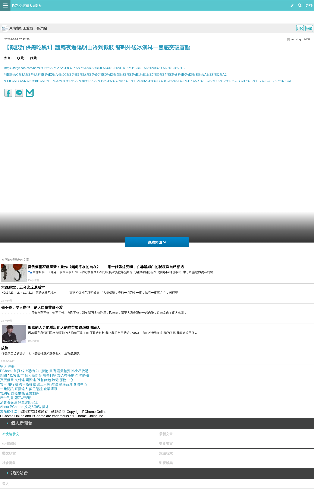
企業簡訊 (50, 389)
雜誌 (54, 384)
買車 (3, 384)
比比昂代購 (79, 371)
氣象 (12, 375)
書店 (52, 371)
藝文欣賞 (9, 453)
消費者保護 (8, 402)
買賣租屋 (7, 380)
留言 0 (8, 58)
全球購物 (82, 375)
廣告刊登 (49, 375)
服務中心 (66, 380)
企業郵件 (32, 393)
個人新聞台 (33, 375)
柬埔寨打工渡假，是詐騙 (28, 28)
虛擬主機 (18, 393)
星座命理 (66, 384)
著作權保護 (8, 412)
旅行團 (13, 384)
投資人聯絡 (32, 407)
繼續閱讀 (155, 242)
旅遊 (55, 380)
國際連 (31, 380)
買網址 (5, 393)
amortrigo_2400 (300, 39)
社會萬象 (9, 463)
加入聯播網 (65, 375)
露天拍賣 (63, 371)
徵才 (45, 407)
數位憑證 (36, 389)
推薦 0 (34, 58)
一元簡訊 (7, 389)
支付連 (20, 380)
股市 (20, 375)
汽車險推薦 (27, 384)
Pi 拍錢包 (44, 380)
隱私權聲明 (23, 398)
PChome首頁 (10, 371)
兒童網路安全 (28, 402)
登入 (3, 366)
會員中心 (80, 384)
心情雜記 (9, 443)
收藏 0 (21, 58)
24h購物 (42, 371)
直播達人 (21, 389)
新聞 (3, 375)
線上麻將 (43, 384)
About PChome (11, 407)
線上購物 (28, 371)
